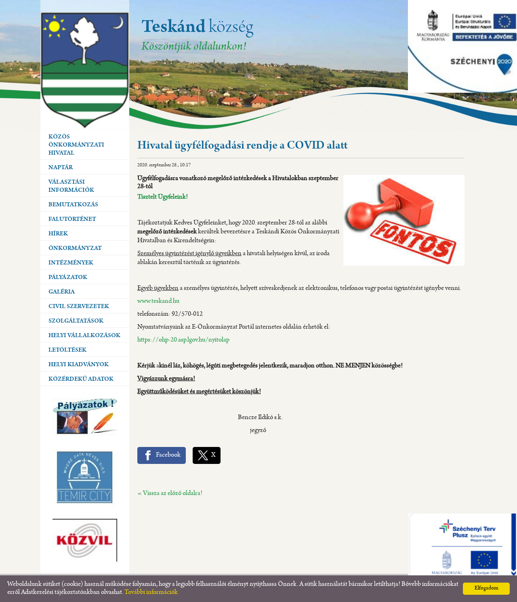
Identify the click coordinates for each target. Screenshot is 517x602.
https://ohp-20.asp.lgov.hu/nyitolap (183, 340)
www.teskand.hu (158, 301)
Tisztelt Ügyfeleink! (162, 197)
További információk (151, 592)
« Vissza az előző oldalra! (169, 493)
